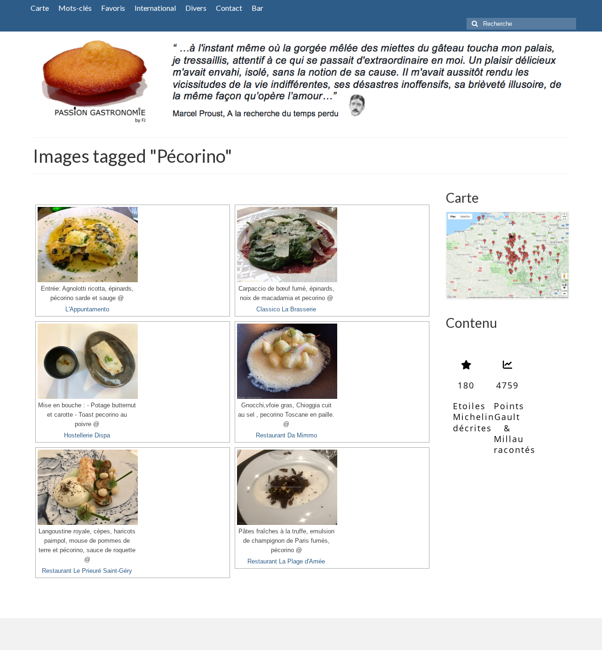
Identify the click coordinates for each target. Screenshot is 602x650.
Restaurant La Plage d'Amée (286, 561)
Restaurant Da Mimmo (286, 435)
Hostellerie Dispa (87, 435)
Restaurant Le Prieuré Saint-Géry (87, 571)
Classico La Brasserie (286, 309)
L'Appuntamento (87, 309)
